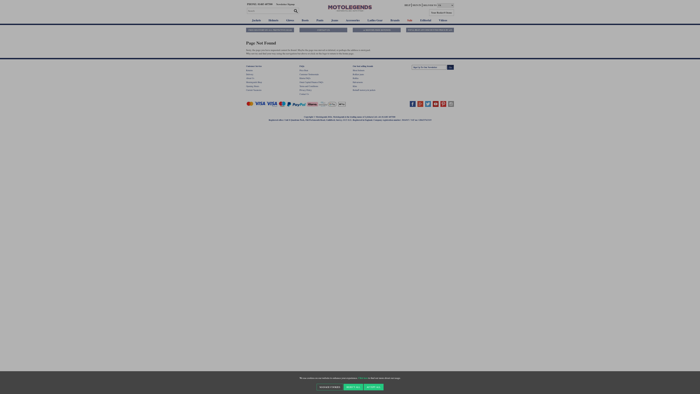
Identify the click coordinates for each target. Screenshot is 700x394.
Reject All (353, 387)
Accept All (374, 387)
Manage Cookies (330, 387)
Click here (363, 378)
